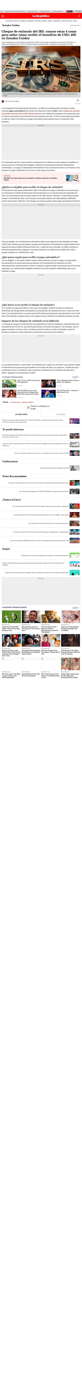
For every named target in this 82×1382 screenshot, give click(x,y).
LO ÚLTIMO (9, 21)
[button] (3, 16)
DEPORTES (57, 21)
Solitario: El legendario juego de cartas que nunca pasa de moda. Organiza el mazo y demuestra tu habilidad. (33, 564)
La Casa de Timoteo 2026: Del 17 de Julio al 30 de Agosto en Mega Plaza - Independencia (41, 532)
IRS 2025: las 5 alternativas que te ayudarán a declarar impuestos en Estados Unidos (30, 179)
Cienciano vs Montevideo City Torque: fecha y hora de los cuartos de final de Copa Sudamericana (38, 483)
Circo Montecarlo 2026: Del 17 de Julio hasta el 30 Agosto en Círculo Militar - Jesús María (41, 515)
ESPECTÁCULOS (67, 21)
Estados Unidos (11, 25)
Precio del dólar (32, 11)
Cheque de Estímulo (27, 402)
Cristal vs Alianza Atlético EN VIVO (15, 11)
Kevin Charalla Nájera (12, 101)
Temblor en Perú (45, 11)
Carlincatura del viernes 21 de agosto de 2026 (54, 468)
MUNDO (44, 21)
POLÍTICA (16, 21)
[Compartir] (78, 100)
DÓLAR (75, 21)
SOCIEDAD (37, 21)
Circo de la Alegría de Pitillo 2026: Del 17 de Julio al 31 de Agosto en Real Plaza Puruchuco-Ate (39, 540)
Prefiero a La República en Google (40, 407)
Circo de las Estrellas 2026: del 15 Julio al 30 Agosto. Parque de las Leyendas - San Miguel (41, 506)
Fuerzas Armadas (57, 11)
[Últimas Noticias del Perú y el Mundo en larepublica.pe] (41, 16)
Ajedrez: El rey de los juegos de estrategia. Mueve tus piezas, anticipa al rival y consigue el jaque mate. (37, 572)
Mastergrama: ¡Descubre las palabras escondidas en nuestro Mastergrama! (45, 555)
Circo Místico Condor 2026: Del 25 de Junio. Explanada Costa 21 (49, 523)
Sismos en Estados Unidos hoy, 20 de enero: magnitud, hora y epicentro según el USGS (41, 453)
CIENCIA (50, 21)
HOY (2, 11)
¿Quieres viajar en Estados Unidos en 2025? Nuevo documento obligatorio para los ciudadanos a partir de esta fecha (35, 444)
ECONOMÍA (29, 21)
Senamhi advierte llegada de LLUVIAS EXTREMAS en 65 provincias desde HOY (44, 491)
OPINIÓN (23, 21)
